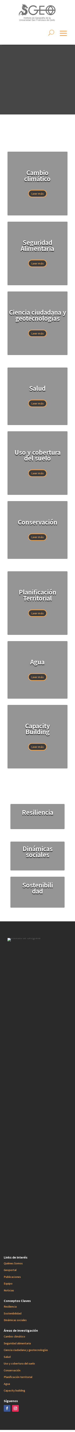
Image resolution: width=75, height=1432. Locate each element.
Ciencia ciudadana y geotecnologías (26, 1350)
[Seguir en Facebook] (7, 1408)
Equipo (8, 1283)
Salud (7, 1357)
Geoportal (10, 1270)
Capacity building (14, 1390)
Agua (7, 1384)
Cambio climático (14, 1336)
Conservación (12, 1370)
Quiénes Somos (13, 1263)
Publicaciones (12, 1277)
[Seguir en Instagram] (15, 1408)
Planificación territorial (18, 1377)
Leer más (37, 193)
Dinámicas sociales (15, 1320)
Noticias (9, 1290)
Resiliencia (10, 1306)
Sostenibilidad (12, 1313)
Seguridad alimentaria (17, 1343)
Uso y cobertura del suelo (19, 1363)
